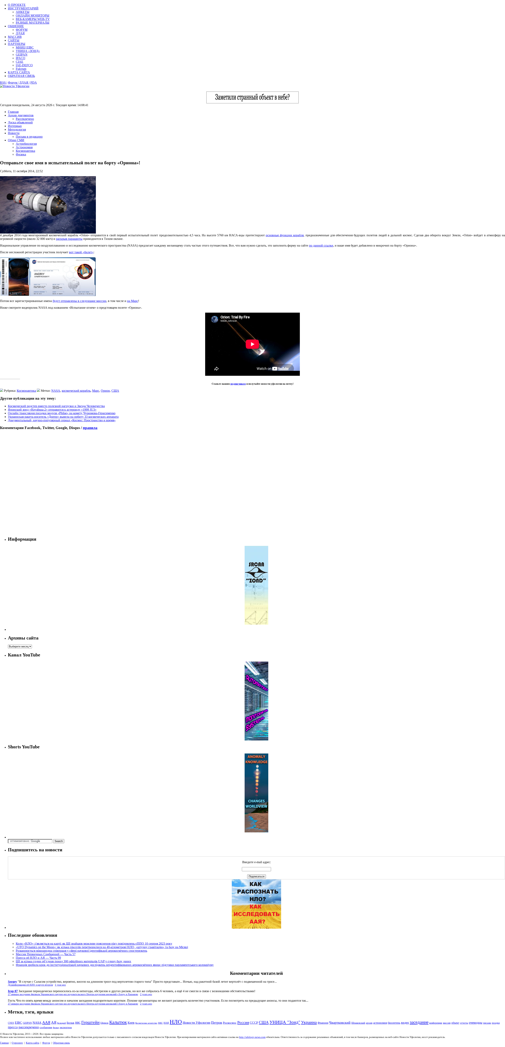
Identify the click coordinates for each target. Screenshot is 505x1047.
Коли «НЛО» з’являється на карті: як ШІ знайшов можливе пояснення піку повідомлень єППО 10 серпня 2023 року (94, 943)
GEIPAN (21, 54)
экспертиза (66, 1027)
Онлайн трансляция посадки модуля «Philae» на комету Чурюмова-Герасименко (61, 413)
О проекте (17, 1042)
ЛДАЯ (20, 33)
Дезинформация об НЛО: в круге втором (30, 984)
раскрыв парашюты (69, 238)
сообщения (46, 1027)
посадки (496, 1023)
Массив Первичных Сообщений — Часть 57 (46, 954)
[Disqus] (252, 483)
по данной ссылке (321, 245)
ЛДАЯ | (24, 82)
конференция (435, 1023)
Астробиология (26, 143)
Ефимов (104, 1023)
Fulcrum (21, 68)
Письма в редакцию (29, 136)
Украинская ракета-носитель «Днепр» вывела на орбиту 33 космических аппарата (63, 416)
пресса (13, 1027)
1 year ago (60, 984)
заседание (419, 1022)
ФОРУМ (21, 29)
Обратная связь (61, 1042)
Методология (17, 129)
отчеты (464, 1022)
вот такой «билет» (81, 252)
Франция (323, 1022)
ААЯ (46, 1022)
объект (455, 1022)
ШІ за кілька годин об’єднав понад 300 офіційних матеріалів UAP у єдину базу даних (73, 961)
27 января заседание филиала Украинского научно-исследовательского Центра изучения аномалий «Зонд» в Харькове (73, 994)
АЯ (53, 1022)
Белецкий (61, 1023)
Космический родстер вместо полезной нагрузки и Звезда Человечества (56, 406)
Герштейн (90, 1022)
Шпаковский (358, 1022)
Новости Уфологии (196, 1023)
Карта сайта (32, 1042)
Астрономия (24, 147)
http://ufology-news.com (252, 1037)
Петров (216, 1023)
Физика (21, 154)
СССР (254, 1022)
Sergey (12, 981)
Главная (13, 111)
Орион (105, 390)
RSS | (3, 82)
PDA (33, 82)
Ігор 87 (13, 991)
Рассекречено (25, 119)
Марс (95, 390)
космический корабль (76, 390)
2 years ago (146, 994)
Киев (131, 1023)
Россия (243, 1022)
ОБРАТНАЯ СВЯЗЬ (21, 76)
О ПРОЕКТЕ (17, 5)
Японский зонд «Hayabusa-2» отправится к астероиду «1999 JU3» (52, 409)
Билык (70, 1022)
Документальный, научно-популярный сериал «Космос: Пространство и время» (62, 420)
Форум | (13, 82)
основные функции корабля (285, 235)
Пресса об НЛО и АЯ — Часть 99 (38, 957)
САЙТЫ (13, 40)
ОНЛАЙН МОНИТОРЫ (32, 15)
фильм (56, 1027)
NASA (55, 390)
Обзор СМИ (16, 140)
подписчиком (238, 383)
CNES (11, 1023)
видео (405, 1022)
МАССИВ (15, 36)
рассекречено (29, 1027)
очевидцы (475, 1022)
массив (447, 1022)
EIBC (18, 1023)
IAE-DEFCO (24, 65)
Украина (309, 1022)
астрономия (380, 1022)
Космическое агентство (146, 1023)
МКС (160, 1023)
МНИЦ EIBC (25, 47)
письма (487, 1022)
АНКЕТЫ (22, 12)
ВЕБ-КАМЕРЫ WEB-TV (33, 19)
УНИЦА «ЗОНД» (28, 51)
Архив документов (21, 115)
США (115, 390)
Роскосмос (230, 1022)
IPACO (20, 58)
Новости (14, 133)
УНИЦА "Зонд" (284, 1022)
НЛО (176, 1022)
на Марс (132, 301)
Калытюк (118, 1022)
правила (90, 428)
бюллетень (394, 1022)
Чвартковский (340, 1023)
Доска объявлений (20, 122)
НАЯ (166, 1023)
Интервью (15, 126)
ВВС (77, 1022)
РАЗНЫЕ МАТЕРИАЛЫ (32, 22)
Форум (46, 1042)
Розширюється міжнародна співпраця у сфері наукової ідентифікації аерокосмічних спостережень (81, 950)
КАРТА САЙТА (19, 72)
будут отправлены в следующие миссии (79, 301)
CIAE (19, 61)
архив (369, 1022)
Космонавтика (25, 150)
